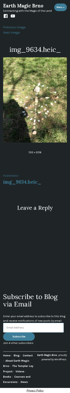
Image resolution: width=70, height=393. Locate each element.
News (24, 381)
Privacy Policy (35, 390)
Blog (17, 355)
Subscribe (18, 336)
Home (6, 355)
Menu (62, 7)
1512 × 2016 (35, 152)
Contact (28, 355)
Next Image (11, 32)
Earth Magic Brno (23, 6)
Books (7, 376)
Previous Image (14, 27)
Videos (20, 371)
